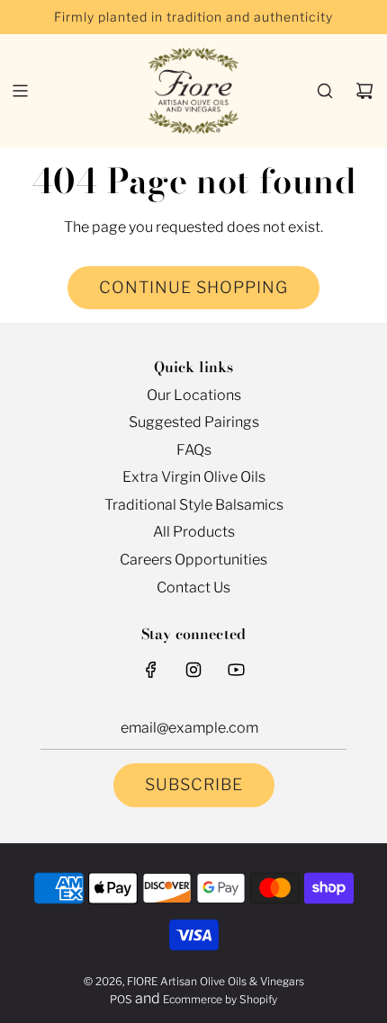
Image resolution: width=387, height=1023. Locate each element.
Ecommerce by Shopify (220, 999)
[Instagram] (193, 669)
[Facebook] (151, 669)
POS (121, 999)
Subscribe (194, 784)
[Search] (325, 91)
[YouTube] (236, 669)
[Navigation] (20, 91)
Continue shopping (193, 287)
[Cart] (364, 91)
